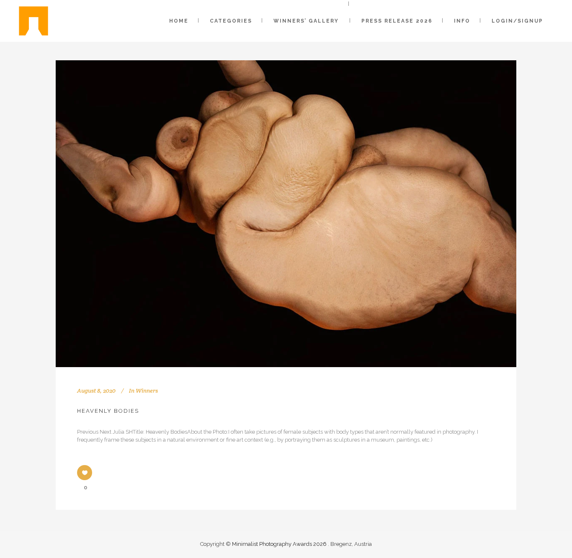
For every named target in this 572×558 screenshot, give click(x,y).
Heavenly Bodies (108, 411)
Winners (147, 390)
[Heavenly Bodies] (286, 213)
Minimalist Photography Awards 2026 (280, 544)
